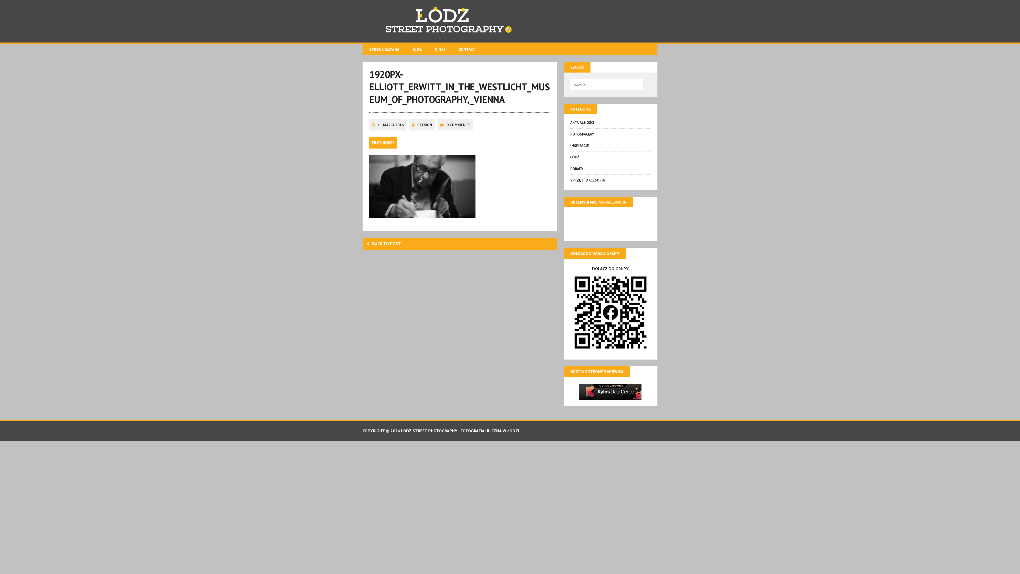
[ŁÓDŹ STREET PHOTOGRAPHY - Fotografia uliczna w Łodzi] (510, 21)
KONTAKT (467, 49)
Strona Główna (384, 49)
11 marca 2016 (391, 125)
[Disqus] (460, 322)
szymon (424, 125)
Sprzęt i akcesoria (587, 180)
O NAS (440, 49)
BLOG (417, 49)
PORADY (576, 168)
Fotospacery (582, 134)
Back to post (386, 243)
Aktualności (582, 122)
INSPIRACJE (579, 145)
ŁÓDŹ (574, 157)
